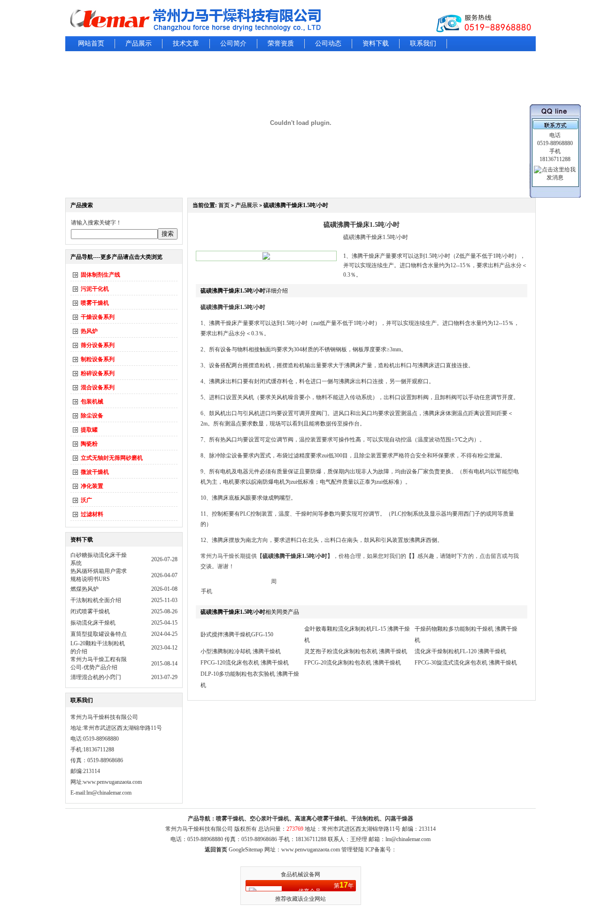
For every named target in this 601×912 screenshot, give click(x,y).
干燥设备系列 (98, 317)
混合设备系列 (98, 387)
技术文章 (186, 43)
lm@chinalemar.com (408, 839)
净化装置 (92, 486)
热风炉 (89, 331)
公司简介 (233, 43)
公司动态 (328, 43)
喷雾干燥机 (95, 303)
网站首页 (91, 43)
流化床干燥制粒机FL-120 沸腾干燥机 (460, 651)
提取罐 (89, 429)
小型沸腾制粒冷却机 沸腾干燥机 (240, 651)
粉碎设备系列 (98, 373)
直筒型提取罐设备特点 (98, 634)
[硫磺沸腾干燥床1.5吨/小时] (266, 258)
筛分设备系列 (98, 345)
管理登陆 (352, 849)
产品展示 (138, 43)
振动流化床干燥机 (93, 622)
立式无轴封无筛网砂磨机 (112, 458)
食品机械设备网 (300, 874)
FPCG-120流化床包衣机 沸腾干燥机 (244, 662)
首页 (224, 205)
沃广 (86, 500)
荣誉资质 (281, 43)
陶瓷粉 (89, 444)
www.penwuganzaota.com (112, 782)
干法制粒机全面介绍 (95, 600)
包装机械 (92, 401)
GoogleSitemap (246, 849)
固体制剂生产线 (100, 274)
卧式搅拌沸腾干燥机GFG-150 (236, 634)
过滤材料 (92, 514)
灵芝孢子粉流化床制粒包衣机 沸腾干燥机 (355, 651)
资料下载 (375, 43)
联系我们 (423, 43)
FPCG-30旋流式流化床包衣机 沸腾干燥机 (466, 662)
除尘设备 (92, 415)
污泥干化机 (95, 289)
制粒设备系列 (98, 359)
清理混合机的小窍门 (95, 677)
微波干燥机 (95, 472)
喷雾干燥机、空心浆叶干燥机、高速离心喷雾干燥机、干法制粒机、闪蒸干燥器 (314, 818)
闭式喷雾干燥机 (90, 611)
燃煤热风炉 (84, 589)
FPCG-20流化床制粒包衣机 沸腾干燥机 (352, 662)
